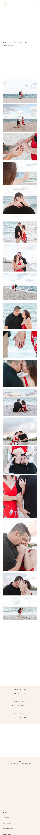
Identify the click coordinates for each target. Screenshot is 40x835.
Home (5, 812)
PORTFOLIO (7, 818)
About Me (7, 823)
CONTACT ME (8, 828)
